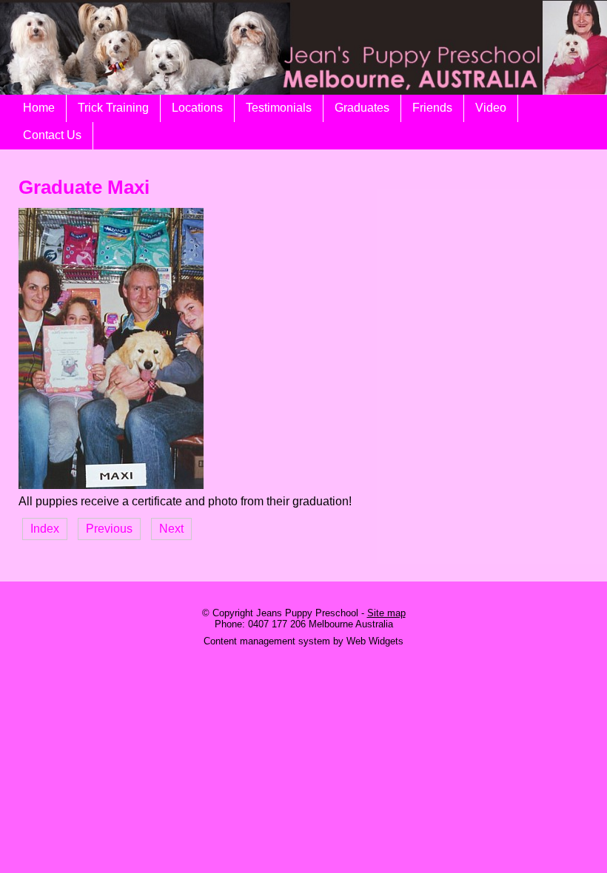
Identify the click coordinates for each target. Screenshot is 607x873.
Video (490, 107)
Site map (386, 612)
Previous (109, 528)
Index (44, 528)
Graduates (362, 107)
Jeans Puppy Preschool (307, 612)
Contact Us (52, 135)
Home (39, 107)
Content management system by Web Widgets (303, 641)
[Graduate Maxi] (111, 485)
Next (171, 528)
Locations (197, 107)
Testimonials (279, 107)
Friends (432, 107)
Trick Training (113, 107)
